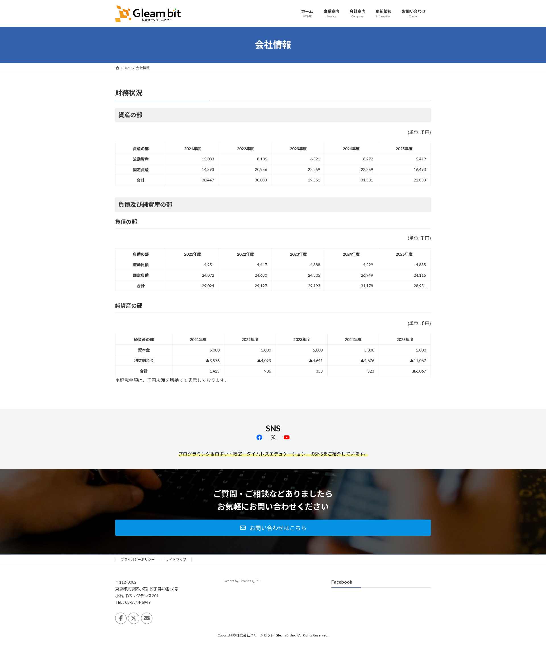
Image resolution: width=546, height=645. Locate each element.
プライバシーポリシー (138, 559)
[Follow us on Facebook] (121, 618)
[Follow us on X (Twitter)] (133, 618)
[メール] (146, 618)
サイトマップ (176, 559)
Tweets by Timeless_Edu (241, 581)
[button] (273, 528)
